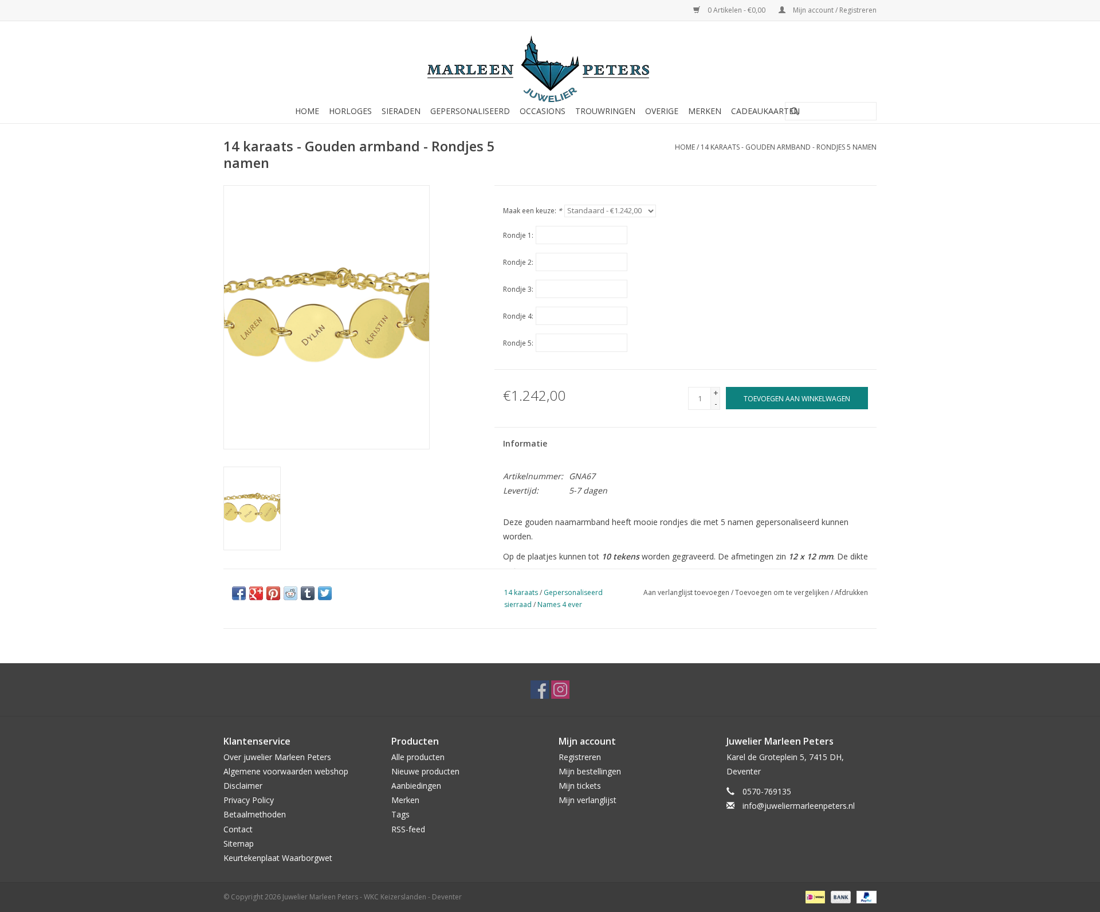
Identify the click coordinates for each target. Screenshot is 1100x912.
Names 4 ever (559, 604)
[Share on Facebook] (239, 593)
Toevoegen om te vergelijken (783, 592)
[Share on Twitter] (325, 593)
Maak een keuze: (532, 211)
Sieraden (401, 110)
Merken (704, 110)
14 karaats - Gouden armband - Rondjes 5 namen (789, 147)
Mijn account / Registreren (834, 10)
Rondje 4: (518, 316)
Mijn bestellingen (590, 771)
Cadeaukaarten (765, 110)
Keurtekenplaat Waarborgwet (277, 857)
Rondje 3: (518, 289)
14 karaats (521, 592)
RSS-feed (408, 829)
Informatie (525, 443)
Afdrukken (851, 592)
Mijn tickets (580, 785)
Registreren (580, 756)
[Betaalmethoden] (814, 896)
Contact (238, 829)
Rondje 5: (518, 343)
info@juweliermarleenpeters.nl (798, 805)
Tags (400, 814)
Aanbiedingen (416, 785)
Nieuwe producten (425, 771)
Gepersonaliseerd (470, 110)
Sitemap (238, 843)
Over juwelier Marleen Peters (277, 756)
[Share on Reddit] (290, 593)
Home (307, 110)
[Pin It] (273, 593)
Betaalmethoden (254, 814)
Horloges (350, 110)
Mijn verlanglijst (587, 799)
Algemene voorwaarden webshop (285, 771)
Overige (661, 110)
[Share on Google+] (256, 593)
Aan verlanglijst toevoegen (686, 592)
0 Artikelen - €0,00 (736, 10)
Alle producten (418, 756)
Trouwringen (605, 110)
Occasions (542, 110)
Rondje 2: (518, 262)
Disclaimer (242, 785)
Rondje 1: (518, 235)
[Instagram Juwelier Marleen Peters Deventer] (560, 689)
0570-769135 (766, 791)
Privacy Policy (248, 799)
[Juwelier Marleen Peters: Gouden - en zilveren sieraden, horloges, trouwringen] (550, 63)
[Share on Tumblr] (308, 593)
